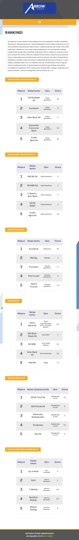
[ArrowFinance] (39, 8)
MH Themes (48, 536)
